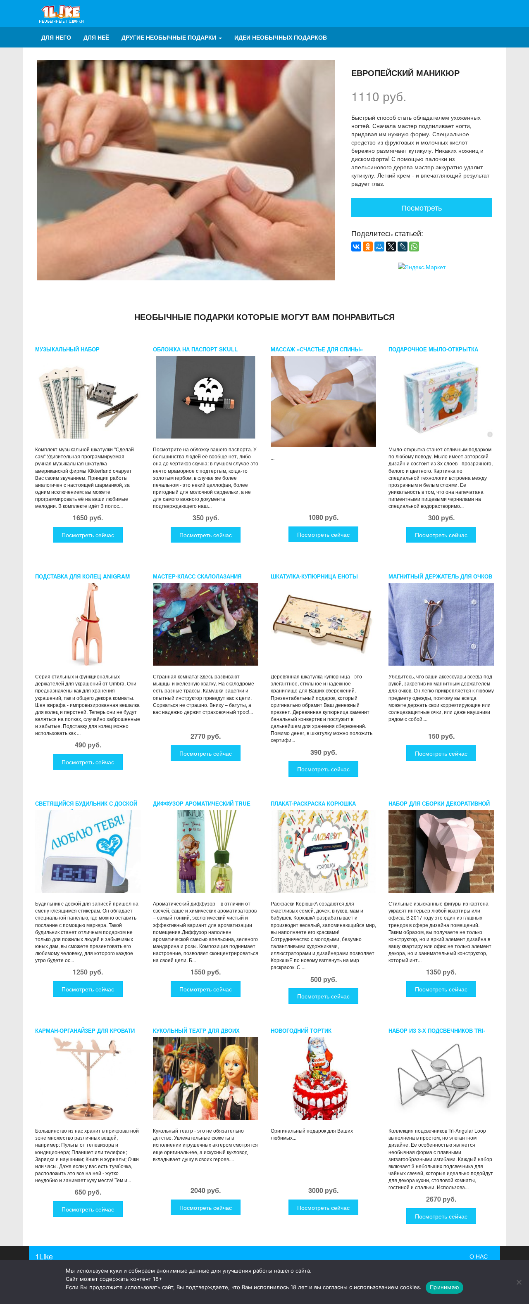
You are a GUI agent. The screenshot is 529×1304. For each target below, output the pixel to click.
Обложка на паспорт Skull (195, 349)
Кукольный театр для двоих (196, 1030)
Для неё (96, 37)
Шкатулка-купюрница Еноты (314, 576)
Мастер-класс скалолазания (197, 576)
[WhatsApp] (414, 246)
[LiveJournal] (402, 246)
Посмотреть (421, 207)
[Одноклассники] (368, 246)
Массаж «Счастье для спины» (317, 349)
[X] (391, 246)
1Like (44, 1256)
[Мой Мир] (379, 246)
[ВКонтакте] (356, 246)
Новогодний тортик (301, 1030)
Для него (56, 37)
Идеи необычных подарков (280, 37)
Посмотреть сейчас (88, 535)
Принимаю (444, 1287)
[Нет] (519, 1282)
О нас (478, 1256)
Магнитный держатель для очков (440, 576)
